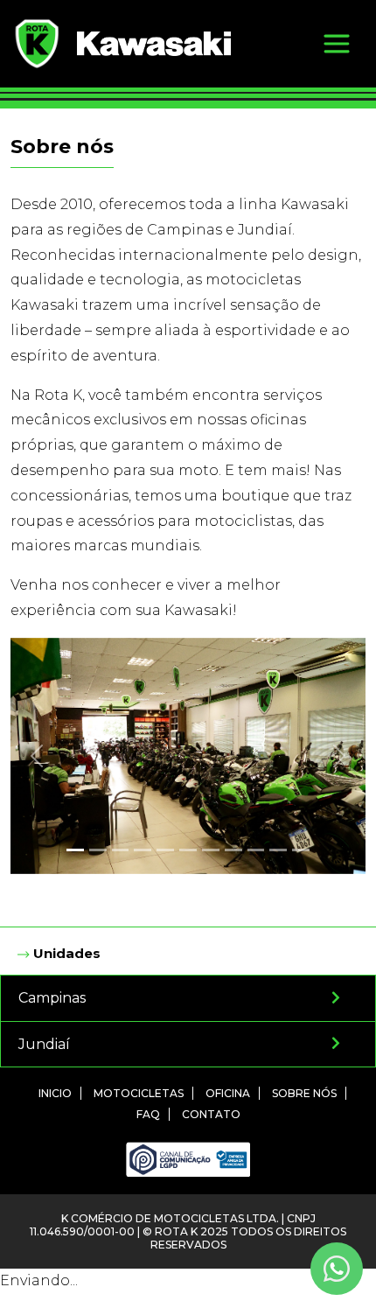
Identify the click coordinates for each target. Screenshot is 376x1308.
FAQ (148, 1114)
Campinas (52, 998)
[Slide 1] (75, 850)
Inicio (55, 1093)
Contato (211, 1114)
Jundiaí (44, 1044)
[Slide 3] (120, 850)
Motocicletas (139, 1093)
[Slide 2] (98, 850)
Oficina (227, 1093)
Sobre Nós (304, 1093)
